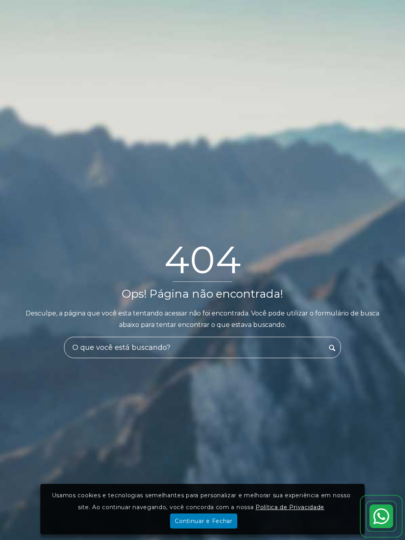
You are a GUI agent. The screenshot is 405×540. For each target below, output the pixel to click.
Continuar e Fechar (204, 521)
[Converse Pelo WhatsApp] (381, 516)
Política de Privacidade (289, 507)
